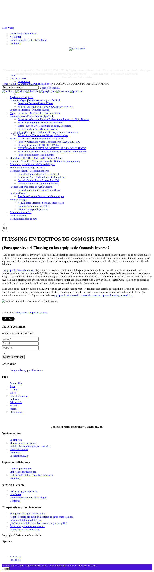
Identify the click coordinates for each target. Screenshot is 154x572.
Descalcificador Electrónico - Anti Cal (38, 180)
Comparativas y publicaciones (35, 83)
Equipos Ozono (18, 193)
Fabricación (16, 402)
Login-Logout (17, 133)
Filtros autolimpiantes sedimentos (36, 154)
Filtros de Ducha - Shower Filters (35, 103)
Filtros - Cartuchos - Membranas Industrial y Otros (37, 138)
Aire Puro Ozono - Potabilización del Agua (41, 196)
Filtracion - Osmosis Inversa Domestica (39, 112)
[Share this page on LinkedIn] (32, 91)
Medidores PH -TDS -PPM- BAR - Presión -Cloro (36, 157)
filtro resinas (16, 411)
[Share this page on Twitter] (20, 91)
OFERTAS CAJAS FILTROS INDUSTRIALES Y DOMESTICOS (52, 148)
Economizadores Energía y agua (27, 167)
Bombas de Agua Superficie (33, 209)
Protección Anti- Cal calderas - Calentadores (41, 177)
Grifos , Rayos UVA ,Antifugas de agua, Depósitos (44, 125)
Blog (13, 83)
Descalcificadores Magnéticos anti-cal (38, 173)
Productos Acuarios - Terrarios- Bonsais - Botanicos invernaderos (45, 161)
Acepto (5, 568)
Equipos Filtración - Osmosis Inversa (29, 109)
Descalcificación (19, 395)
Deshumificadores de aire (23, 218)
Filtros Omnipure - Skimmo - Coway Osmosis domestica (48, 132)
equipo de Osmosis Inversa (19, 270)
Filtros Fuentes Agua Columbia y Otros (39, 189)
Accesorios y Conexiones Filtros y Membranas (43, 135)
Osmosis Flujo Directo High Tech (36, 116)
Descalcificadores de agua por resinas (38, 183)
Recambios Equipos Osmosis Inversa (37, 128)
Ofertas (13, 96)
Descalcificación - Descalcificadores (29, 170)
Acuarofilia (16, 383)
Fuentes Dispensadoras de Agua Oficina (31, 186)
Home (5, 83)
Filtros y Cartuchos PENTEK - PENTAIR (39, 145)
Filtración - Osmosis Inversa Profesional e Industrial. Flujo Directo (53, 119)
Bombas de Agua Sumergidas (33, 205)
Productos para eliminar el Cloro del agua (32, 164)
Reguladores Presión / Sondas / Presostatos (41, 202)
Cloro (13, 392)
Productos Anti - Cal (20, 212)
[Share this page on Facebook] (8, 91)
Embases (14, 399)
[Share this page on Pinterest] (76, 91)
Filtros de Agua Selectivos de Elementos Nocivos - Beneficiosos (52, 151)
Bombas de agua (18, 199)
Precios (13, 408)
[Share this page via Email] (63, 91)
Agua (12, 386)
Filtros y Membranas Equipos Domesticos (40, 122)
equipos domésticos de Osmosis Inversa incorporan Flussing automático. (93, 295)
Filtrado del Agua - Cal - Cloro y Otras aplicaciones (45, 106)
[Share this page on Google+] (47, 91)
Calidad (14, 389)
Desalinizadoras (18, 215)
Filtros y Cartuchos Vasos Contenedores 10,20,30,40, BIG (49, 141)
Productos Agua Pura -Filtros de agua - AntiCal (35, 100)
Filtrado (14, 405)
